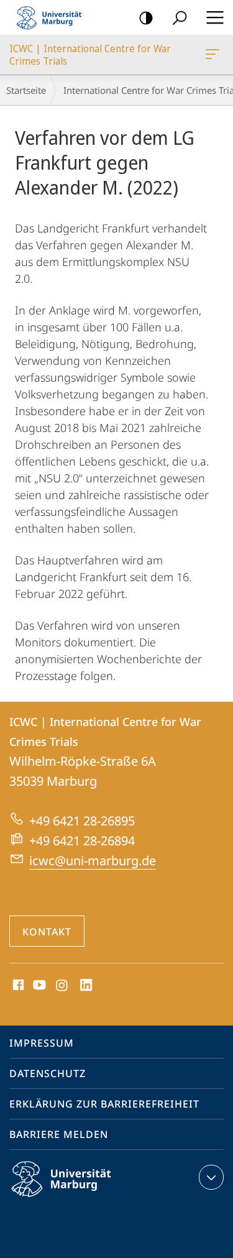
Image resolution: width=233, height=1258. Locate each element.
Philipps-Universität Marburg (83, 1199)
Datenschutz (47, 1073)
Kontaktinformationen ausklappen (211, 1177)
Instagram (62, 985)
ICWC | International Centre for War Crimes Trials (214, 55)
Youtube (38, 985)
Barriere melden (58, 1134)
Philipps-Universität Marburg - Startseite (53, 17)
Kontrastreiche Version (146, 17)
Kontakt (46, 932)
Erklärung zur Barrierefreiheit (104, 1104)
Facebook (17, 985)
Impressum (41, 1043)
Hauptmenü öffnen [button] (214, 17)
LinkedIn (86, 985)
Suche (179, 17)
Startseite (26, 90)
